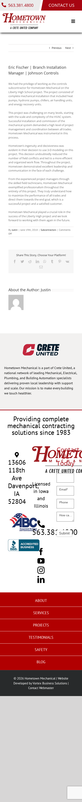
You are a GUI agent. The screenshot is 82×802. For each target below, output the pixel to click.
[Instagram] (41, 570)
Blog (41, 661)
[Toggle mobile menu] (73, 21)
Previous (56, 48)
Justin (15, 229)
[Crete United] (41, 346)
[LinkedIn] (41, 579)
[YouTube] (41, 560)
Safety (41, 649)
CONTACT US (61, 5)
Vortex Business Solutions (50, 683)
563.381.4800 (20, 5)
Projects (41, 625)
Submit (64, 533)
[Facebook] (41, 551)
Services (41, 612)
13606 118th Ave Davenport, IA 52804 (23, 482)
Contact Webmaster (41, 688)
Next (68, 48)
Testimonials (41, 637)
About (41, 600)
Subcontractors (48, 229)
